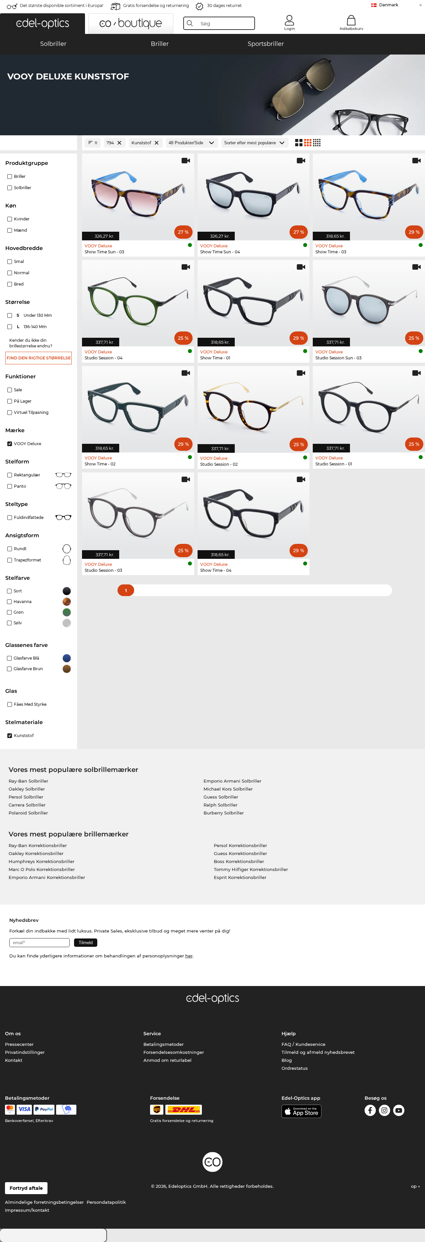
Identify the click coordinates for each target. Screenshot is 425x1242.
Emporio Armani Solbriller (232, 781)
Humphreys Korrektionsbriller (41, 861)
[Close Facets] (38, 142)
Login (289, 28)
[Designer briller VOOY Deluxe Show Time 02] (138, 405)
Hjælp (289, 1034)
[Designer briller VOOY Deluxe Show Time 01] (254, 299)
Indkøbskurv (351, 28)
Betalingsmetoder (163, 1044)
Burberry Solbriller (224, 812)
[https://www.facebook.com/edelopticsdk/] (370, 1111)
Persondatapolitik (106, 1202)
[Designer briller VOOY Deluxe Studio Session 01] (369, 405)
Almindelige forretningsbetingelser (44, 1202)
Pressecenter (19, 1044)
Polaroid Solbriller (28, 812)
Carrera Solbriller (27, 804)
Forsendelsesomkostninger (173, 1052)
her (189, 955)
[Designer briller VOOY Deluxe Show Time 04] (254, 512)
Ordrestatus (295, 1068)
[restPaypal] (44, 1110)
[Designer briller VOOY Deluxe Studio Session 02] (254, 405)
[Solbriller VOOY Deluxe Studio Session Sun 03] (369, 299)
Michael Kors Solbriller (228, 789)
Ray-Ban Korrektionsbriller (38, 845)
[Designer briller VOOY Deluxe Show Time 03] (369, 193)
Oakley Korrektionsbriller (36, 853)
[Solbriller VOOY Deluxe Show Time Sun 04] (254, 193)
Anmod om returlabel (167, 1060)
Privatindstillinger (24, 1052)
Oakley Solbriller (27, 789)
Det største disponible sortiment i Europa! (61, 5)
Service (152, 1034)
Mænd (20, 230)
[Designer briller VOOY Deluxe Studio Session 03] (138, 512)
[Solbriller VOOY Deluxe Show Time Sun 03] (138, 193)
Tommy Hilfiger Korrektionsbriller (251, 869)
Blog (287, 1060)
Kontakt (13, 1060)
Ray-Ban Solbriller (28, 781)
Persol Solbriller (26, 797)
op (414, 1186)
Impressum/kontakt (27, 1210)
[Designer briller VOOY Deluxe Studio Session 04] (138, 299)
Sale (18, 389)
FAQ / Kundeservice (303, 1044)
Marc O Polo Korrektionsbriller (42, 869)
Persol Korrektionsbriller (240, 845)
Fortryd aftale (26, 1188)
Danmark (388, 4)
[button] (42, 23)
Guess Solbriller (221, 797)
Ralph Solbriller (220, 804)
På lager (23, 401)
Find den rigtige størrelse (39, 357)
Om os (13, 1034)
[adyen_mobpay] (66, 1110)
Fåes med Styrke (30, 704)
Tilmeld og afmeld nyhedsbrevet (318, 1052)
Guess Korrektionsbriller (240, 853)
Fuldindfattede (28, 517)
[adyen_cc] (10, 1110)
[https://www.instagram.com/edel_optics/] (384, 1111)
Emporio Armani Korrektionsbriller (47, 877)
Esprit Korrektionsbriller (240, 877)
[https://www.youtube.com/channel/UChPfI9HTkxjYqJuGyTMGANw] (398, 1111)
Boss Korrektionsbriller (239, 861)
